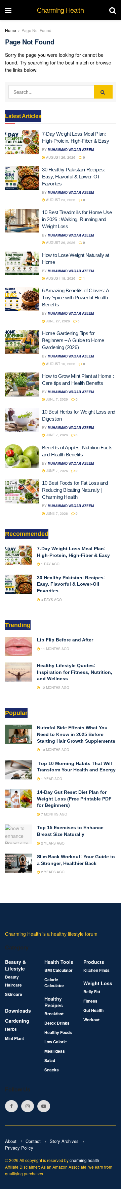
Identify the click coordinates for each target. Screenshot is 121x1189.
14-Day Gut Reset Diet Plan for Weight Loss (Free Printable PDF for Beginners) (74, 798)
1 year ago (51, 778)
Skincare (13, 994)
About (10, 1141)
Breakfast (54, 1014)
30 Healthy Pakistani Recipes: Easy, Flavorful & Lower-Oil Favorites (73, 176)
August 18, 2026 (60, 278)
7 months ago (53, 814)
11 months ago (54, 648)
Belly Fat (91, 992)
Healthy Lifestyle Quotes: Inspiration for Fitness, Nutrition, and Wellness (74, 672)
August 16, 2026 (60, 363)
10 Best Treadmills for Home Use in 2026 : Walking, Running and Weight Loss (77, 219)
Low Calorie (55, 1042)
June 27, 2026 (57, 321)
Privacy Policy (19, 1148)
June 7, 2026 (56, 399)
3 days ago (51, 599)
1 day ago (49, 564)
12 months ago (54, 687)
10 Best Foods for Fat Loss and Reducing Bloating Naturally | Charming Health (75, 490)
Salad (49, 1060)
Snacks (51, 1070)
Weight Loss (97, 983)
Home (10, 30)
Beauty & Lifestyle (15, 965)
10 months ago (54, 749)
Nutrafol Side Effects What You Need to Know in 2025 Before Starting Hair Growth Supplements (76, 734)
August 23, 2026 (60, 199)
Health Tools (58, 961)
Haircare (13, 985)
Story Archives (64, 1141)
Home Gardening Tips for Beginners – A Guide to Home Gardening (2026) (73, 340)
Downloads (18, 1010)
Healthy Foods (58, 1032)
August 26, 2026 (60, 157)
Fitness (90, 1001)
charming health (84, 1160)
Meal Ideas (54, 1051)
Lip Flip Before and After (65, 639)
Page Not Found (36, 30)
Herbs (11, 1029)
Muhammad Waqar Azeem (71, 149)
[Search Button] (103, 92)
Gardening (17, 1020)
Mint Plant (14, 1038)
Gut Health (93, 1010)
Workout (91, 1020)
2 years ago (52, 843)
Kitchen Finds (96, 970)
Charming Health (60, 10)
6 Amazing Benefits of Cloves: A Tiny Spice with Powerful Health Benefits (75, 297)
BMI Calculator (58, 970)
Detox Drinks (57, 1023)
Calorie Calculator (54, 983)
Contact (33, 1141)
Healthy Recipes (53, 1002)
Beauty (12, 977)
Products (93, 961)
